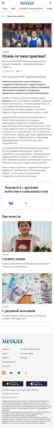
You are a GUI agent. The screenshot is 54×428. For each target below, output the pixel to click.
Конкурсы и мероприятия (31, 8)
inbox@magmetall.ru (42, 408)
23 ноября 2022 (8, 71)
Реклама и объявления (30, 349)
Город (4, 8)
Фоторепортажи (8, 362)
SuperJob (6, 101)
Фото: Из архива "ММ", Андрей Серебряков (24, 76)
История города (27, 353)
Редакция (6, 366)
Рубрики (5, 358)
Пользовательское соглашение (11, 394)
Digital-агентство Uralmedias (10, 397)
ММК (13, 8)
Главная (5, 349)
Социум (50, 8)
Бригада (23, 358)
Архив (4, 353)
